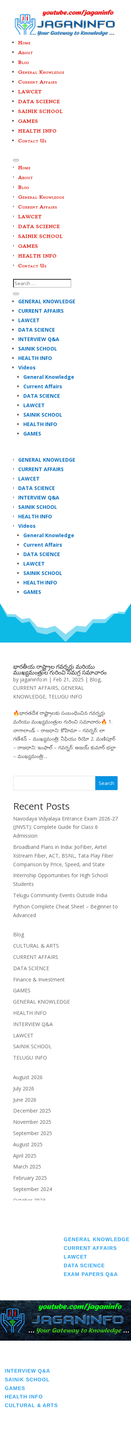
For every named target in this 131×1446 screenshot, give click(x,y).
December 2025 (32, 1110)
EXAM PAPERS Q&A (91, 1274)
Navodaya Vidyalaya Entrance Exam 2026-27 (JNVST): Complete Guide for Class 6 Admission (65, 827)
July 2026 (23, 1088)
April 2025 (24, 1155)
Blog (95, 679)
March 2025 (27, 1166)
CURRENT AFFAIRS (41, 310)
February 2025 (30, 1177)
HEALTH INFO (35, 358)
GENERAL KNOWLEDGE (46, 301)
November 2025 (32, 1121)
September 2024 (32, 1189)
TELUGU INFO (65, 696)
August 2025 (28, 1144)
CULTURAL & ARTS (36, 945)
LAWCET (29, 320)
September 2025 (32, 1133)
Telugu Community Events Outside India (60, 895)
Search (106, 783)
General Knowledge (48, 376)
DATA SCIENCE (36, 329)
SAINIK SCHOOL (37, 348)
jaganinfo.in (33, 679)
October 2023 (29, 1200)
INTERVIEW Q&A (38, 339)
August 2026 (28, 1077)
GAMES (32, 433)
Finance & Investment (39, 979)
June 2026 (24, 1099)
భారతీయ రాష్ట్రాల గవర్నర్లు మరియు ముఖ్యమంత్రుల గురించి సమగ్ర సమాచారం (60, 669)
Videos (27, 367)
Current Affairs (42, 386)
